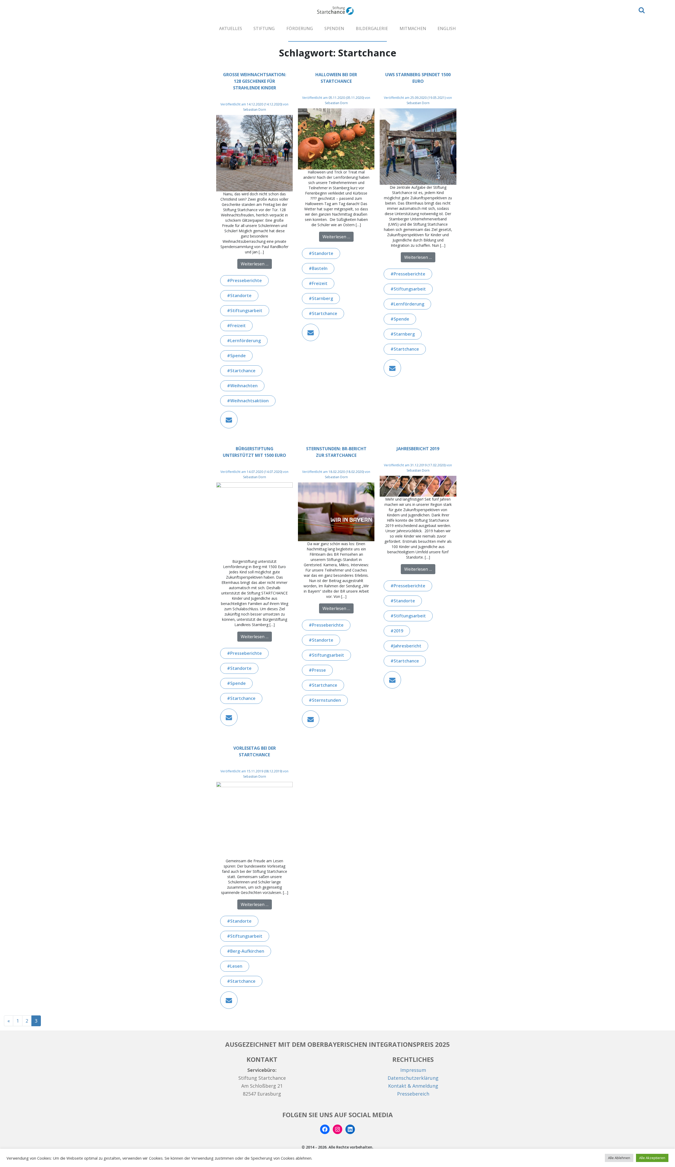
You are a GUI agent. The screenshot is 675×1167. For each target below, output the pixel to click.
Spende (238, 356)
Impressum (413, 1070)
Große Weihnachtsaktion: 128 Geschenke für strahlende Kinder (254, 81)
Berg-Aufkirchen (247, 951)
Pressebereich (413, 1094)
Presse (319, 670)
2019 (398, 631)
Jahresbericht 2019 (418, 449)
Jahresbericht (407, 646)
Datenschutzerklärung (413, 1078)
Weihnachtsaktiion (249, 401)
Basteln (319, 268)
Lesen (236, 966)
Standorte (241, 295)
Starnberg (322, 298)
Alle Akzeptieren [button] (652, 1157)
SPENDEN (334, 28)
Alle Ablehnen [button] (619, 1157)
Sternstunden (326, 700)
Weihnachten (244, 386)
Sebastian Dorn (254, 109)
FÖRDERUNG (299, 28)
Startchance (242, 371)
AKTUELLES (230, 28)
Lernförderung (245, 340)
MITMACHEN (412, 28)
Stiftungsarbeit (246, 310)
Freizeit (238, 325)
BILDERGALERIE (372, 28)
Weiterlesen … (256, 264)
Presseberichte (246, 280)
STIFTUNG (264, 28)
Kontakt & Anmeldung (413, 1086)
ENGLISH (446, 28)
